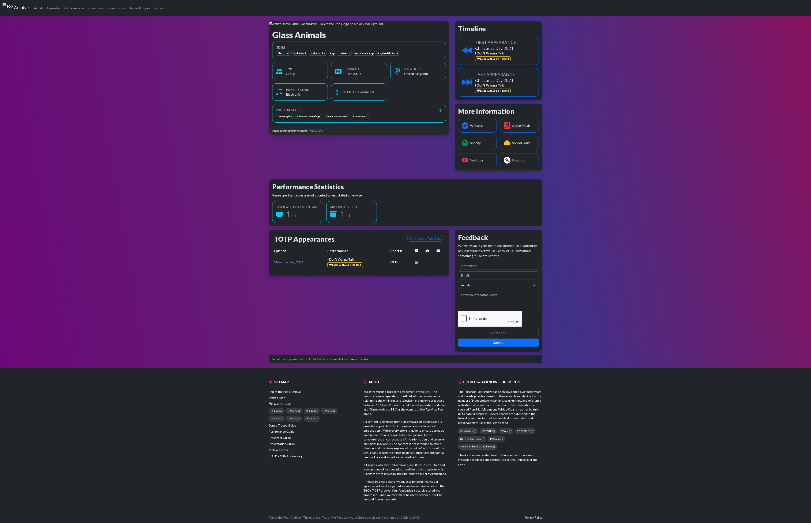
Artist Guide (317, 359)
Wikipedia (504, 409)
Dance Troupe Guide (282, 425)
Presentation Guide (282, 444)
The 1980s (312, 410)
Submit (498, 342)
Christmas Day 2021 (288, 262)
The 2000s (277, 418)
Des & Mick (466, 431)
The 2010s (294, 418)
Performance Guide (281, 431)
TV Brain (495, 438)
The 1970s (294, 410)
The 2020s (312, 418)
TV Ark (504, 431)
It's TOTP (487, 431)
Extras (158, 8)
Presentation (115, 8)
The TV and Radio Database (476, 446)
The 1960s (277, 410)
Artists (39, 8)
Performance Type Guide (425, 238)
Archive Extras (278, 450)
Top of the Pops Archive (287, 359)
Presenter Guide (280, 437)
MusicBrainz (316, 130)
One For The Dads (470, 438)
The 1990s (329, 410)
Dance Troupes (139, 8)
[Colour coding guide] (440, 110)
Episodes (53, 8)
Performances (74, 8)
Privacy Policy (533, 517)
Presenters (95, 8)
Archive (21, 6)
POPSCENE (523, 431)
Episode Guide (282, 404)
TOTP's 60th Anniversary (285, 456)
